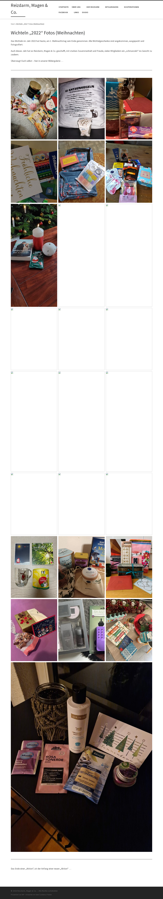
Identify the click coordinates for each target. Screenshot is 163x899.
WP (23, 895)
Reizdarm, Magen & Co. (27, 891)
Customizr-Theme (45, 895)
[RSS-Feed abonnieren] (151, 891)
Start (13, 24)
